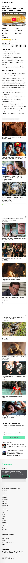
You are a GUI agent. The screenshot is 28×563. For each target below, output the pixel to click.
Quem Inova (5, 524)
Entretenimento (6, 505)
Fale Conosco (5, 538)
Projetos (4, 522)
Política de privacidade (7, 542)
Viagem (4, 527)
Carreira (4, 492)
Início (3, 6)
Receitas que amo (13, 41)
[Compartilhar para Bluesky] (16, 45)
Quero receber (14, 437)
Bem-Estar (4, 490)
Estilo (3, 507)
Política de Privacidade (10, 472)
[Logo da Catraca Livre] (7, 2)
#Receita (17, 118)
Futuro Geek (5, 509)
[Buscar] (25, 480)
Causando (4, 495)
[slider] (6, 40)
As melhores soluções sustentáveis (11, 488)
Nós (3, 518)
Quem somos (5, 540)
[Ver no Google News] (6, 45)
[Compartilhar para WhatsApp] (12, 45)
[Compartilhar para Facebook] (20, 45)
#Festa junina (10, 118)
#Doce (3, 118)
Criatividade (5, 499)
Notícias (4, 520)
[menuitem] (14, 469)
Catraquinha (5, 494)
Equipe (3, 544)
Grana (3, 514)
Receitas (7, 6)
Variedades (4, 526)
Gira (3, 512)
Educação (4, 503)
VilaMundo (4, 529)
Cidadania (4, 497)
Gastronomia (5, 510)
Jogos (3, 516)
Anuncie (4, 536)
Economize (4, 501)
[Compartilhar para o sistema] (24, 45)
